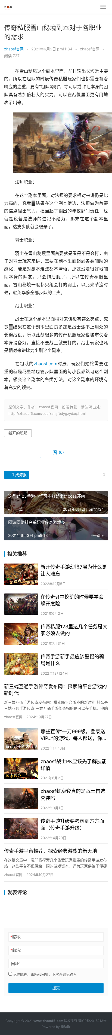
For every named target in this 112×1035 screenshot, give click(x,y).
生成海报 (18, 474)
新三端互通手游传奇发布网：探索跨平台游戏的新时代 (55, 690)
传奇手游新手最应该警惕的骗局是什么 (72, 660)
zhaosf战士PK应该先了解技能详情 (74, 765)
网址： (17, 963)
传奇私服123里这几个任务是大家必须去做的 (74, 630)
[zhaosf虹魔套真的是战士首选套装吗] (21, 798)
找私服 (65, 1027)
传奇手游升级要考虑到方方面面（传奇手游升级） (72, 824)
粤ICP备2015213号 (92, 1021)
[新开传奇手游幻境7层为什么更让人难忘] (21, 574)
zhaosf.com (45, 363)
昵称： (17, 936)
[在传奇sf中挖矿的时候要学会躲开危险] (21, 604)
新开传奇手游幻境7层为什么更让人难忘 (74, 570)
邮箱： (17, 950)
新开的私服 (17, 433)
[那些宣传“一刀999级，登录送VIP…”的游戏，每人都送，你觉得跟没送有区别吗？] (21, 739)
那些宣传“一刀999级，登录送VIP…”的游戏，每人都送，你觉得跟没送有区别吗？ (74, 735)
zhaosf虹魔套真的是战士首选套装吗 (73, 794)
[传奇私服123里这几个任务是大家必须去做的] (21, 634)
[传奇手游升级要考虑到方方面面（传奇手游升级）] (21, 828)
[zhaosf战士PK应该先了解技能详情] (21, 769)
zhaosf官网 (14, 49)
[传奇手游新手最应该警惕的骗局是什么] (21, 664)
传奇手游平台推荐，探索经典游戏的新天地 (50, 851)
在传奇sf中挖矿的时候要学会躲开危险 (72, 600)
